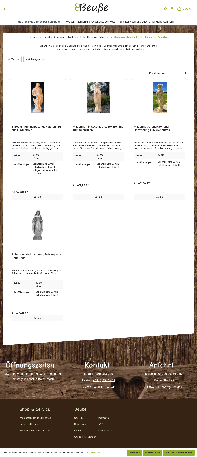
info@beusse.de (102, 373)
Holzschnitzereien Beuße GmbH (164, 373)
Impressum (103, 418)
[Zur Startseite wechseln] (91, 8)
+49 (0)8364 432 (104, 380)
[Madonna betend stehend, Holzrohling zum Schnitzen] (159, 98)
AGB (100, 424)
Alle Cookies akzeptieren (179, 452)
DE (6, 9)
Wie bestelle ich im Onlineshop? (36, 418)
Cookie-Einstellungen (85, 437)
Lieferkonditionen (29, 424)
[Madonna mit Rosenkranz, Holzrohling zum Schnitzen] (98, 98)
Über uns (79, 418)
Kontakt (78, 430)
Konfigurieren (152, 452)
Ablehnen (134, 452)
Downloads (80, 424)
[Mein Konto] (172, 9)
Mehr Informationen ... (93, 452)
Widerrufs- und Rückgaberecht (36, 430)
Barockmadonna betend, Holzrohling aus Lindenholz (36, 128)
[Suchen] (165, 9)
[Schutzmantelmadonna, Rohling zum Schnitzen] (37, 226)
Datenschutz (105, 430)
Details (37, 197)
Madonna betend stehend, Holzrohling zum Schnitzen (152, 128)
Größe (11, 59)
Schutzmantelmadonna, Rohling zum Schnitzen (36, 256)
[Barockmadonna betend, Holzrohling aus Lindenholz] (37, 98)
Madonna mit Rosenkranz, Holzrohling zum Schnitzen (98, 128)
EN (18, 9)
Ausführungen (32, 59)
